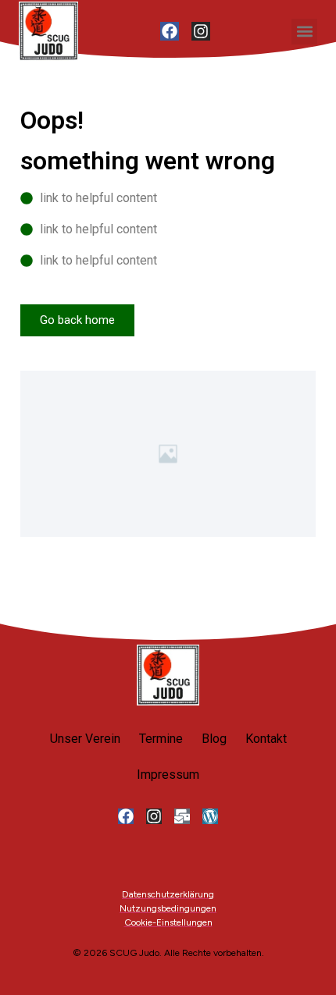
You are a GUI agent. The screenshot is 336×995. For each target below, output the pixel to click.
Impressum (168, 774)
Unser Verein (85, 738)
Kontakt (266, 738)
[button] (304, 31)
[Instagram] (200, 31)
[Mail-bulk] (182, 816)
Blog (214, 738)
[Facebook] (169, 31)
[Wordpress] (210, 816)
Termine (161, 738)
